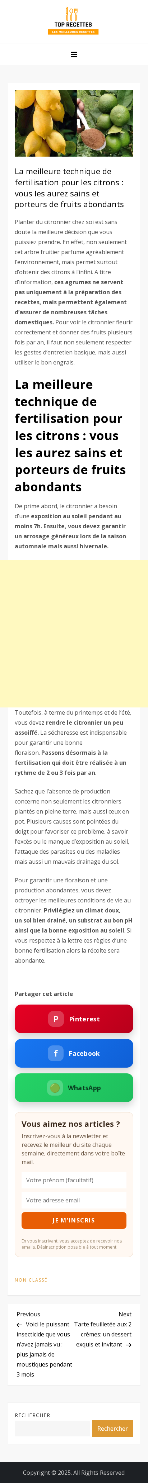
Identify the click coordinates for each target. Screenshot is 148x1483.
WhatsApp (75, 1087)
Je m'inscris (74, 1220)
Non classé (31, 1280)
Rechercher (32, 1415)
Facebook (77, 1053)
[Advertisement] (74, 633)
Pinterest (76, 1019)
